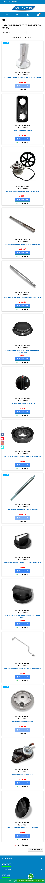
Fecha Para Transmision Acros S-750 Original (22, 244)
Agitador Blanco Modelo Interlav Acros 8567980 (22, 77)
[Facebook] (2, 434)
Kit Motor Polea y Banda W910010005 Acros (22, 191)
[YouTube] (2, 438)
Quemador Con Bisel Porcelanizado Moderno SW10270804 (22, 351)
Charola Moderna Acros (22, 130)
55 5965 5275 (13, 2)
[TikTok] (2, 447)
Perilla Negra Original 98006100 (22, 403)
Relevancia (14, 33)
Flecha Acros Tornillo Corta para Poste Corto (22, 297)
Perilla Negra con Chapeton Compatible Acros (22, 562)
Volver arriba (36, 850)
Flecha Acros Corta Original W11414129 (22, 509)
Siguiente (26, 845)
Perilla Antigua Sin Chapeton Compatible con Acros (22, 616)
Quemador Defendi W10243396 (22, 721)
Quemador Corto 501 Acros (22, 774)
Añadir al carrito (22, 86)
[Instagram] (2, 443)
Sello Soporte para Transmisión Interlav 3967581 (22, 456)
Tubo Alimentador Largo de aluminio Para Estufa (22, 668)
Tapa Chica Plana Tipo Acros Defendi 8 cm (23, 827)
